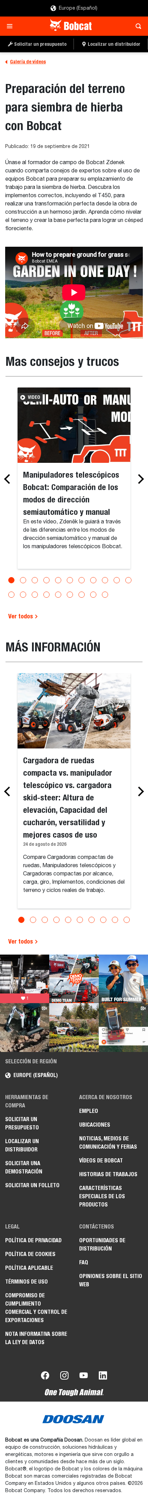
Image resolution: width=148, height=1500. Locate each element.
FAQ (83, 1262)
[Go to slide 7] (81, 580)
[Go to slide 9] (105, 580)
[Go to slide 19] (93, 595)
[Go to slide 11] (128, 580)
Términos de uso (26, 1281)
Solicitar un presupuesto (22, 1123)
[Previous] (9, 479)
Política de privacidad (33, 1240)
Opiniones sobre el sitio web (110, 1280)
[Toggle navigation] (12, 26)
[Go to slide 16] (58, 595)
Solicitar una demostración (23, 1167)
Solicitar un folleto (32, 1185)
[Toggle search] (136, 26)
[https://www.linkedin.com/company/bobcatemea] (103, 1376)
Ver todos (21, 616)
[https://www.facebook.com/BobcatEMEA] (45, 1376)
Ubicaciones (94, 1124)
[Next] (139, 479)
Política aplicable (29, 1268)
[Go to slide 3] (35, 580)
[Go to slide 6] (70, 580)
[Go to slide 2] (23, 580)
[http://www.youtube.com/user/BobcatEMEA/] (84, 1376)
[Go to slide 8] (93, 580)
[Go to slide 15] (46, 595)
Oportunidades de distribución (102, 1244)
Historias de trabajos (108, 1174)
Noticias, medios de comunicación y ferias (108, 1142)
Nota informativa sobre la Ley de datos (36, 1338)
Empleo (88, 1111)
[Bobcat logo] (71, 26)
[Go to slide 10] (117, 580)
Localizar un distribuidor (22, 1145)
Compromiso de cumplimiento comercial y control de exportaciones (36, 1307)
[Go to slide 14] (35, 595)
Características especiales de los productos (102, 1196)
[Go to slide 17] (70, 595)
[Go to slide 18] (81, 595)
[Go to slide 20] (105, 595)
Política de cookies (30, 1254)
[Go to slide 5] (58, 580)
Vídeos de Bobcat (101, 1160)
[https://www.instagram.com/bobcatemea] (64, 1376)
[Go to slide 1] (11, 580)
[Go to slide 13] (23, 595)
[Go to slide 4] (46, 580)
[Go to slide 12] (11, 595)
